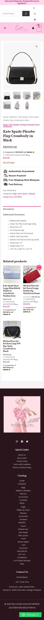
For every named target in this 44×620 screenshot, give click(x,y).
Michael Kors (23, 529)
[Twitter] (27, 441)
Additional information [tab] (14, 214)
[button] (37, 46)
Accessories (23, 497)
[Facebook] (35, 19)
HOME (22, 481)
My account (22, 458)
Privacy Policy (22, 461)
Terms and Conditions (22, 464)
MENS (22, 503)
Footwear (23, 500)
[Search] (26, 13)
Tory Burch (23, 548)
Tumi (23, 545)
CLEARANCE (22, 557)
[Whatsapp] (34, 8)
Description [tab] (8, 209)
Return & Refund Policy (22, 467)
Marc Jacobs (23, 535)
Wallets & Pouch (23, 510)
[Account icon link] (33, 28)
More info (6, 158)
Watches (23, 494)
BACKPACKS (22, 551)
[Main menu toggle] (5, 27)
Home (5, 117)
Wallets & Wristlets (23, 490)
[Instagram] (35, 14)
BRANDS (13, 117)
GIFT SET (22, 554)
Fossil (23, 538)
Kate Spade (23, 117)
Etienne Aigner (23, 542)
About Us (22, 455)
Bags (5, 124)
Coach (23, 526)
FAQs (22, 564)
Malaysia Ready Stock (29, 124)
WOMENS (7, 126)
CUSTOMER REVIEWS (22, 560)
